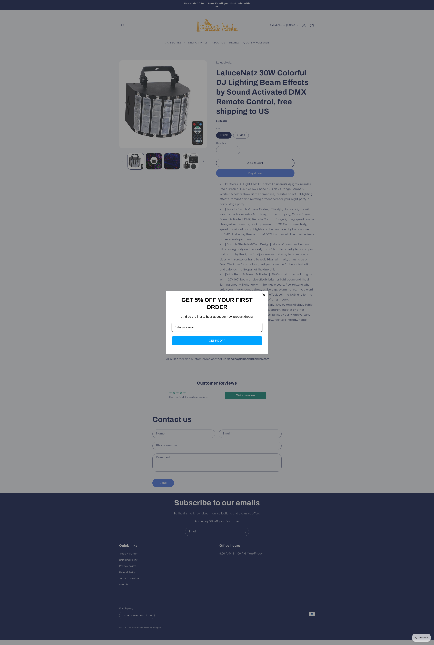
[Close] (264, 295)
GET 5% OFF (217, 340)
